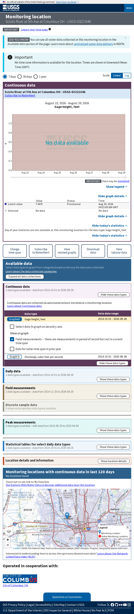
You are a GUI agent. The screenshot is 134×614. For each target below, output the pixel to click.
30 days (27, 77)
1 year (42, 77)
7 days (12, 77)
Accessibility (44, 605)
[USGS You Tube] (125, 606)
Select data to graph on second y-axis (39, 327)
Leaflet (16, 548)
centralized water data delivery (93, 44)
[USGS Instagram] (129, 606)
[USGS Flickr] (121, 606)
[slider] (125, 177)
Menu (129, 8)
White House (82, 610)
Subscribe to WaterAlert (20, 95)
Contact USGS (75, 605)
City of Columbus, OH (15, 585)
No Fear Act (99, 610)
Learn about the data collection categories (31, 271)
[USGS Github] (116, 606)
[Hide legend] (127, 527)
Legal (30, 605)
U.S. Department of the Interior (22, 610)
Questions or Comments (67, 597)
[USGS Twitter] (108, 606)
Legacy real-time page (34, 29)
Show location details (114, 461)
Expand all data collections (25, 276)
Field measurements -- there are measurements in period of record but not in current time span (69, 341)
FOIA (111, 610)
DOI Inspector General (58, 610)
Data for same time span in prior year (38, 349)
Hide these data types (114, 294)
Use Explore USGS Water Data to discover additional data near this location (50, 485)
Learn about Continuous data (24, 306)
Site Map (59, 605)
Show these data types (113, 379)
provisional (123, 181)
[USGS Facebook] (112, 606)
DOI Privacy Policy (14, 605)
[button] (67, 515)
